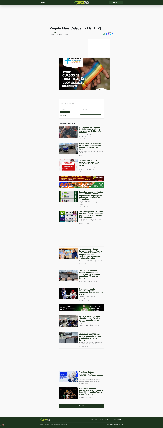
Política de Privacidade (117, 419)
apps (102, 419)
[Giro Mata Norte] (81, 2)
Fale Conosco (107, 419)
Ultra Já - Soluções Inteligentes (116, 424)
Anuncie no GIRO (94, 419)
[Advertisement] (81, 15)
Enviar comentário (65, 112)
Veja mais (81, 405)
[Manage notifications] (3, 425)
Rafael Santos (55, 32)
